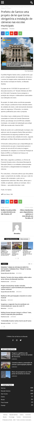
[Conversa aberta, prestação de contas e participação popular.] (17, 246)
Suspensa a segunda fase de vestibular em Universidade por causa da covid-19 (15, 305)
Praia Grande (4, 402)
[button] (31, 2)
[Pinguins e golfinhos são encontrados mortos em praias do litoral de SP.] (6, 246)
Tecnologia (11, 417)
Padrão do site (5, 281)
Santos (3, 396)
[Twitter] (21, 340)
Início (2, 6)
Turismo (19, 417)
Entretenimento (27, 417)
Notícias (6, 6)
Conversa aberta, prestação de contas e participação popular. (22, 363)
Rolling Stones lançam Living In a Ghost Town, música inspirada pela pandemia (16, 313)
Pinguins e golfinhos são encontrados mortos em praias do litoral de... (22, 354)
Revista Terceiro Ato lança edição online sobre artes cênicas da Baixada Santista (16, 278)
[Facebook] (13, 340)
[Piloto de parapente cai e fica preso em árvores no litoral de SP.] (28, 246)
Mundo (3, 399)
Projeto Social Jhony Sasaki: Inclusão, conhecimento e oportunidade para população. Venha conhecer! (16, 287)
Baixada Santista (5, 391)
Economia (28, 414)
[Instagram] (17, 340)
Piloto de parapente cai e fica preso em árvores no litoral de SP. (27, 253)
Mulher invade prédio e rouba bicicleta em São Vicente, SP (8, 212)
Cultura (21, 414)
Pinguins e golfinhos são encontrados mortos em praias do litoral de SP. (5, 253)
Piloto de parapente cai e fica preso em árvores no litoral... (21, 373)
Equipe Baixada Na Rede (8, 273)
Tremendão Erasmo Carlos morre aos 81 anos (16, 321)
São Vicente (4, 394)
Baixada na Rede (5, 323)
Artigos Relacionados (12, 239)
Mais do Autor (24, 239)
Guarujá (3, 405)
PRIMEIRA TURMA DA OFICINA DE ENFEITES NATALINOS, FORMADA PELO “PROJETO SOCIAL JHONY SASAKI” (16, 269)
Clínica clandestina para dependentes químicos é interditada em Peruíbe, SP (26, 214)
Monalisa (5, 28)
